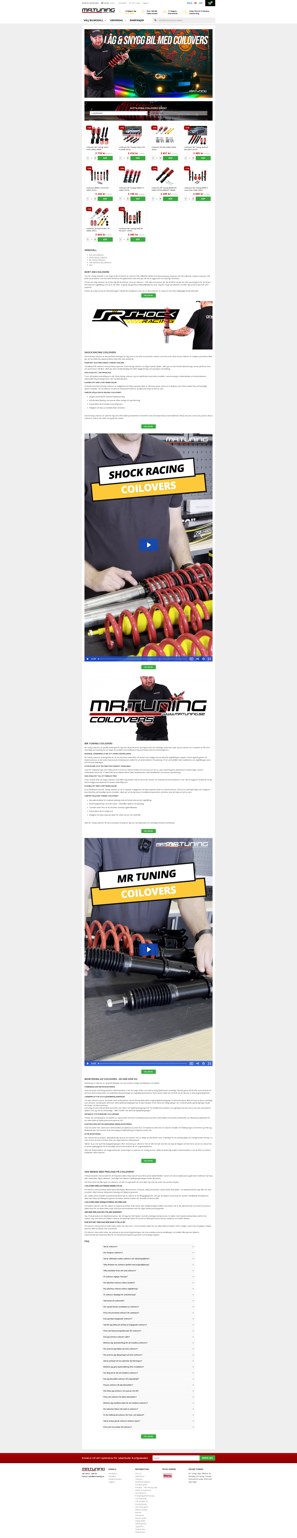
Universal (117, 20)
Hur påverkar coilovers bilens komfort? (119, 1283)
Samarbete (139, 1515)
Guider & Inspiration (143, 1490)
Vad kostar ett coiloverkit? (113, 1301)
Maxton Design (141, 1509)
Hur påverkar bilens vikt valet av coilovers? (120, 1409)
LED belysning (140, 1498)
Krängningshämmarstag (144, 1496)
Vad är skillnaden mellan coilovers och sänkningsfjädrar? (126, 1259)
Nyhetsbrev (140, 1476)
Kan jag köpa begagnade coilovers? (117, 1319)
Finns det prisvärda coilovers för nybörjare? (121, 1313)
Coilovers (139, 1479)
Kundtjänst (122, 3)
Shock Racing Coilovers (98, 257)
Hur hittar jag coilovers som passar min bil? (121, 1391)
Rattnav (138, 1512)
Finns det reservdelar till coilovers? (117, 1427)
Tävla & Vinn (140, 1529)
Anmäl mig (207, 1458)
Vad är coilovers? (110, 1247)
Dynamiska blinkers (142, 1482)
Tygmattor (139, 1526)
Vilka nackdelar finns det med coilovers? (119, 1271)
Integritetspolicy (115, 1479)
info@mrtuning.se (96, 1476)
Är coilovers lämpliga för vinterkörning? (119, 1295)
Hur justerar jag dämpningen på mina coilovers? (122, 1355)
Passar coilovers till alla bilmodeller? (118, 1385)
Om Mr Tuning (134, 3)
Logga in (145, 3)
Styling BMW (140, 1521)
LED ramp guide (141, 1507)
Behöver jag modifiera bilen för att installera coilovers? (125, 1403)
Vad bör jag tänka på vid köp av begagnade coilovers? (125, 1325)
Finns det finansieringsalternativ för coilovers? (122, 1331)
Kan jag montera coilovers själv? (116, 1337)
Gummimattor (140, 1493)
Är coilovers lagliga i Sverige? (115, 1277)
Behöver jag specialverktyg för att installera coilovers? (125, 1343)
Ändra (112, 3)
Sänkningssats (140, 1523)
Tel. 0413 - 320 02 (89, 1473)
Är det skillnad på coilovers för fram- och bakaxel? (123, 1415)
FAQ (90, 265)
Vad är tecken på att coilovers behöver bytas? (121, 1421)
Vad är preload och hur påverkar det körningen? (122, 1361)
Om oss (138, 1473)
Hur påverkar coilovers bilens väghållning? (120, 1289)
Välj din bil (148, 295)
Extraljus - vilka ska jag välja (146, 1487)
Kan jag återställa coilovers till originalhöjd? (121, 1379)
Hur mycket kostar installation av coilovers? (121, 1307)
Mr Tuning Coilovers (97, 260)
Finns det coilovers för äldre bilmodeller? (120, 1397)
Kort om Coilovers (96, 255)
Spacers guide (140, 1518)
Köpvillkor (112, 1476)
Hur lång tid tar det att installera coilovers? (120, 1373)
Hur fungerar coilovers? (113, 1253)
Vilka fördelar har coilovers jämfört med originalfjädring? (126, 1265)
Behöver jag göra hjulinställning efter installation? (123, 1367)
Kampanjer (137, 20)
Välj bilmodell (94, 20)
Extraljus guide (141, 1484)
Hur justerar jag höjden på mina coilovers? (120, 1349)
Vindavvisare (140, 1532)
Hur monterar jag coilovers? (100, 262)
